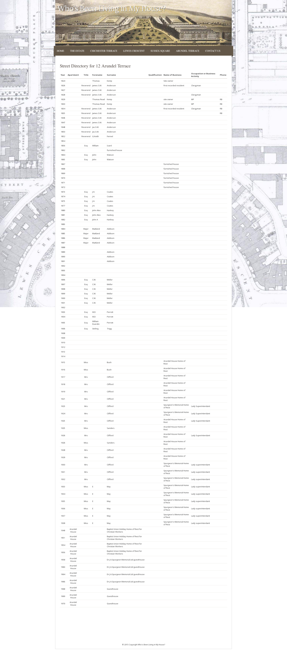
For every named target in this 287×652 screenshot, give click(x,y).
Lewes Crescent (134, 51)
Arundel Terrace (187, 51)
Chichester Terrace (103, 51)
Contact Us (212, 51)
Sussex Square (160, 51)
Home (60, 51)
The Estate (77, 51)
